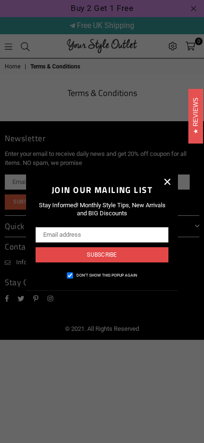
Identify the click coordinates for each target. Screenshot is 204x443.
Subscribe (102, 254)
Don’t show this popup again (106, 275)
